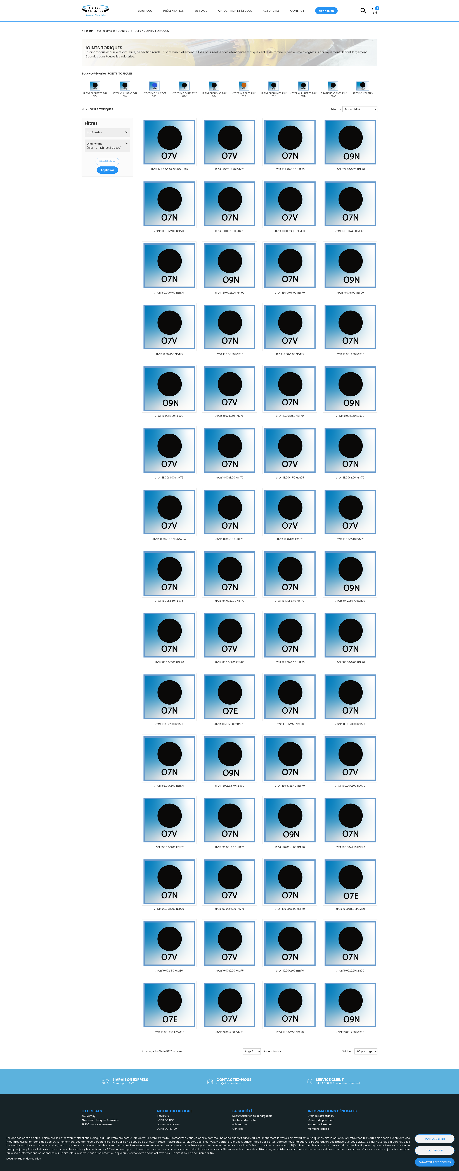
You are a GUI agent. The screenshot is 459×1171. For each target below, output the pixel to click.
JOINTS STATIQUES (168, 1124)
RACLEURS (163, 1116)
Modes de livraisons (320, 1124)
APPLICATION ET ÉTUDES (235, 11)
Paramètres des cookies (435, 1162)
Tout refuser (434, 1150)
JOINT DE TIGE (165, 1120)
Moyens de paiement (321, 1120)
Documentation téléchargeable (252, 1116)
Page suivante (272, 1051)
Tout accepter (435, 1138)
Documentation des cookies (23, 1158)
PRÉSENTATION (173, 11)
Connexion (326, 11)
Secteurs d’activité (244, 1120)
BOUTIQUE (145, 11)
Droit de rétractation (321, 1116)
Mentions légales (318, 1129)
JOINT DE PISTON (167, 1129)
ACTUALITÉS (271, 11)
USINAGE (201, 11)
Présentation (240, 1124)
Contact (237, 1129)
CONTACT (297, 11)
